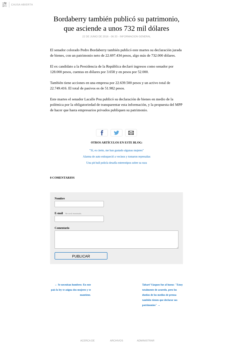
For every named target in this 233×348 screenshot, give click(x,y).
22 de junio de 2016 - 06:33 (99, 36)
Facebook (102, 132)
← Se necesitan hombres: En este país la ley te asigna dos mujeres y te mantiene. (71, 289)
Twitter (116, 132)
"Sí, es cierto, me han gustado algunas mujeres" (116, 150)
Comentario (62, 227)
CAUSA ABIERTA (22, 4)
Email (131, 132)
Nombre (60, 198)
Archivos (116, 340)
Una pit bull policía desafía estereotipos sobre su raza (116, 162)
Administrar (145, 340)
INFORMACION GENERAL (135, 36)
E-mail (68, 213)
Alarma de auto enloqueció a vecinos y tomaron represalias (116, 156)
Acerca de (87, 340)
